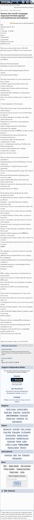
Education (16, 432)
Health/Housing (22, 438)
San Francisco (4, 10)
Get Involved (26, 466)
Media (18, 441)
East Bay (16, 412)
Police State (23, 445)
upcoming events (23, 400)
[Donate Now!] (17, 380)
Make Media (14, 466)
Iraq (19, 455)
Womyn (23, 448)
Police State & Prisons (15, 10)
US (26, 418)
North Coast (11, 409)
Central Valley (22, 409)
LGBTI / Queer (11, 445)
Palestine (26, 455)
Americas (8, 455)
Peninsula (24, 415)
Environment (11, 435)
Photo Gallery (9, 469)
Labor (24, 441)
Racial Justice (13, 448)
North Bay (8, 412)
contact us (24, 393)
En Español (26, 432)
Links (22, 472)
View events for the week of (23, 7)
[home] (15, 2)
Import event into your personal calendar (22, 23)
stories (12, 400)
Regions (4, 406)
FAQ (5, 466)
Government (10, 438)
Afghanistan (17, 458)
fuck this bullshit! (6, 358)
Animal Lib (7, 429)
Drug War (7, 432)
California (20, 418)
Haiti (15, 455)
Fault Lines (13, 472)
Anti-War (16, 429)
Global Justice (22, 435)
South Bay (26, 412)
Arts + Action (26, 429)
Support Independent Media (13, 367)
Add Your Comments (9, 345)
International (17, 422)
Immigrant (11, 441)
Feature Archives (23, 469)
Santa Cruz (10, 418)
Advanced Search (17, 486)
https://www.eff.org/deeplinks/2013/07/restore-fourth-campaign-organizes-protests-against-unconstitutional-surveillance (17, 57)
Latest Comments (6, 349)
